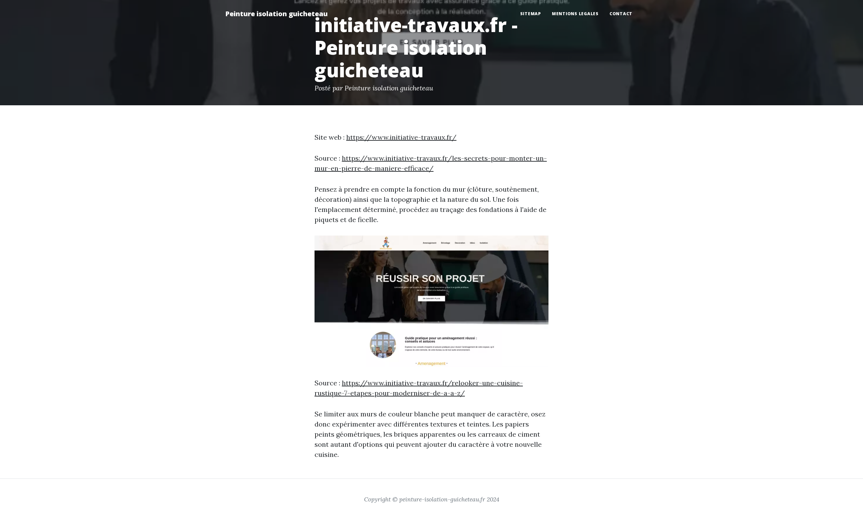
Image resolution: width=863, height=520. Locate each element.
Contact (620, 14)
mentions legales (575, 14)
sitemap (530, 14)
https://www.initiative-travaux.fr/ (401, 137)
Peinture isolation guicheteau (276, 13)
